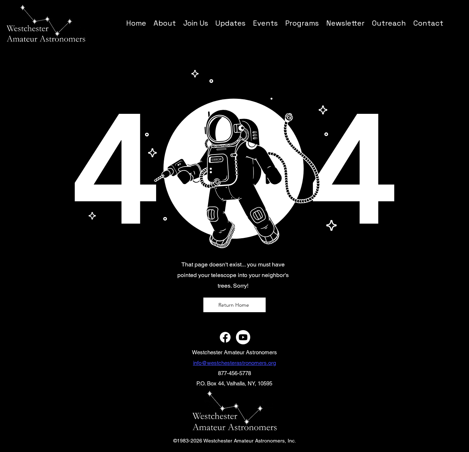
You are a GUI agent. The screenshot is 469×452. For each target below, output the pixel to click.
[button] (301, 23)
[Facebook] (225, 337)
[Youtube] (243, 337)
